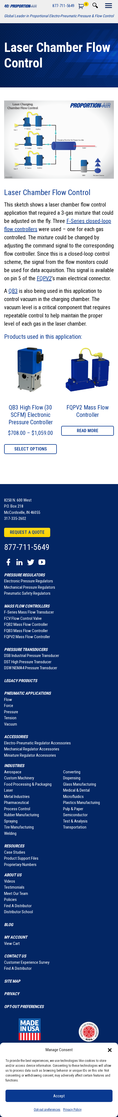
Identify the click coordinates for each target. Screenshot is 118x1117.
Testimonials (14, 887)
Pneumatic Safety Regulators (27, 593)
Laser (8, 790)
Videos (9, 881)
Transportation (74, 827)
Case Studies (14, 852)
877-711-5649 (63, 5)
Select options (30, 449)
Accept (59, 1096)
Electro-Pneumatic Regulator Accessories (37, 743)
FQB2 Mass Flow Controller (26, 624)
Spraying (11, 821)
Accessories (16, 736)
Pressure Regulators (24, 575)
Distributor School (18, 911)
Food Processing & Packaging (28, 784)
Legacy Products (20, 680)
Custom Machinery (19, 778)
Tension (10, 717)
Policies (10, 899)
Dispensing (71, 778)
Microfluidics (73, 796)
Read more (87, 430)
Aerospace (12, 772)
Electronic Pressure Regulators (28, 581)
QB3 (13, 291)
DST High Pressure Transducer (27, 661)
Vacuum (10, 724)
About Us (12, 875)
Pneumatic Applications (27, 693)
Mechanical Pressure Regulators (29, 587)
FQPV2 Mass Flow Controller (27, 636)
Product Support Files (21, 858)
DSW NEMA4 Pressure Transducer (30, 667)
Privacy (11, 993)
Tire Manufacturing (19, 827)
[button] (110, 1050)
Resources (14, 846)
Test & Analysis (75, 821)
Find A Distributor (18, 905)
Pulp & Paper (73, 808)
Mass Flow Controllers (26, 606)
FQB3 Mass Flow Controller (26, 630)
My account (15, 937)
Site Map (12, 981)
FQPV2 (44, 278)
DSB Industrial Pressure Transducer (31, 655)
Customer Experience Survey (26, 962)
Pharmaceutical (16, 802)
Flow (8, 699)
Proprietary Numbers (20, 864)
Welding (10, 833)
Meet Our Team (16, 893)
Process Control (17, 808)
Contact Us (15, 956)
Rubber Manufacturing (21, 814)
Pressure (11, 711)
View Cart (12, 943)
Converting (71, 772)
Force (8, 705)
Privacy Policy (72, 1110)
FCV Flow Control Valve (23, 618)
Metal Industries (17, 796)
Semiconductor (75, 814)
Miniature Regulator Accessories (30, 755)
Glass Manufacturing (79, 784)
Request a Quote (27, 532)
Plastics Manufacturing (81, 802)
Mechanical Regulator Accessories (31, 749)
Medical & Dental (76, 790)
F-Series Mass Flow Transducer (29, 612)
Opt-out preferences (47, 1110)
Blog (8, 924)
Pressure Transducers (25, 649)
